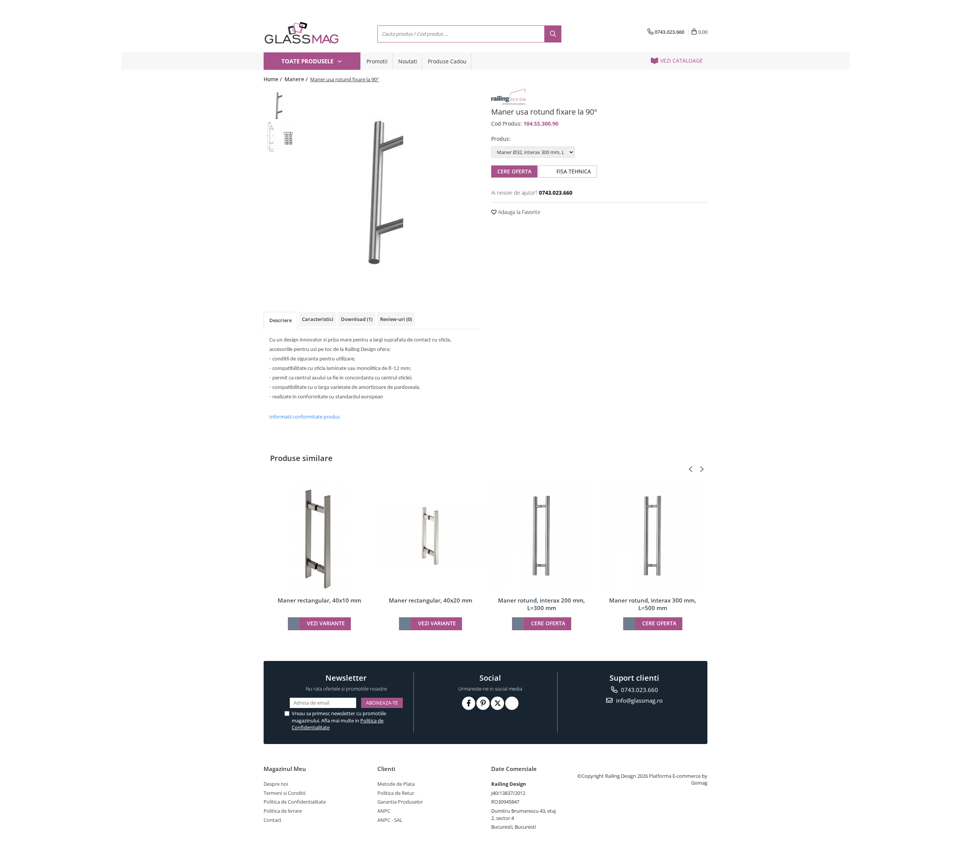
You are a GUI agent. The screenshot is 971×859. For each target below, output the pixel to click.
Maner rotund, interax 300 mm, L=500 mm (652, 604)
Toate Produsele (308, 61)
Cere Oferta (514, 171)
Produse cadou (447, 61)
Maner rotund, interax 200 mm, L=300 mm (541, 604)
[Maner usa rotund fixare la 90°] (390, 189)
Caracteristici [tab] (317, 319)
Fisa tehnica (573, 171)
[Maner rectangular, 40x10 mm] (319, 536)
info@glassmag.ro (638, 700)
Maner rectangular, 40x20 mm (430, 600)
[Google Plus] (511, 703)
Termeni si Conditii (284, 793)
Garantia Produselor (400, 801)
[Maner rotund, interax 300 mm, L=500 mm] (652, 535)
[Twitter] (497, 703)
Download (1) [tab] (356, 319)
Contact (272, 820)
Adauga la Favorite (518, 212)
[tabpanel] (390, 189)
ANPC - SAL (389, 820)
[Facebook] (468, 703)
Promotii (377, 61)
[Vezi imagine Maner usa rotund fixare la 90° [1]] (279, 137)
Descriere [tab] (280, 320)
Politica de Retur (395, 793)
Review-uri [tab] (396, 319)
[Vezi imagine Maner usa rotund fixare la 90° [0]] (279, 105)
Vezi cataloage (681, 60)
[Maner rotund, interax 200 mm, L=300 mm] (541, 535)
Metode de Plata (396, 783)
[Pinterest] (483, 703)
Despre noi (276, 783)
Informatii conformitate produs (304, 416)
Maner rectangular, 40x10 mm (319, 600)
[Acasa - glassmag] (301, 33)
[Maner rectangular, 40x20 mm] (430, 535)
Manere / (296, 79)
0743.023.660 (638, 690)
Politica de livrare (283, 810)
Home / (273, 79)
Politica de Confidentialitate (295, 801)
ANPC (383, 810)
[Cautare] (552, 33)
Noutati (407, 61)
